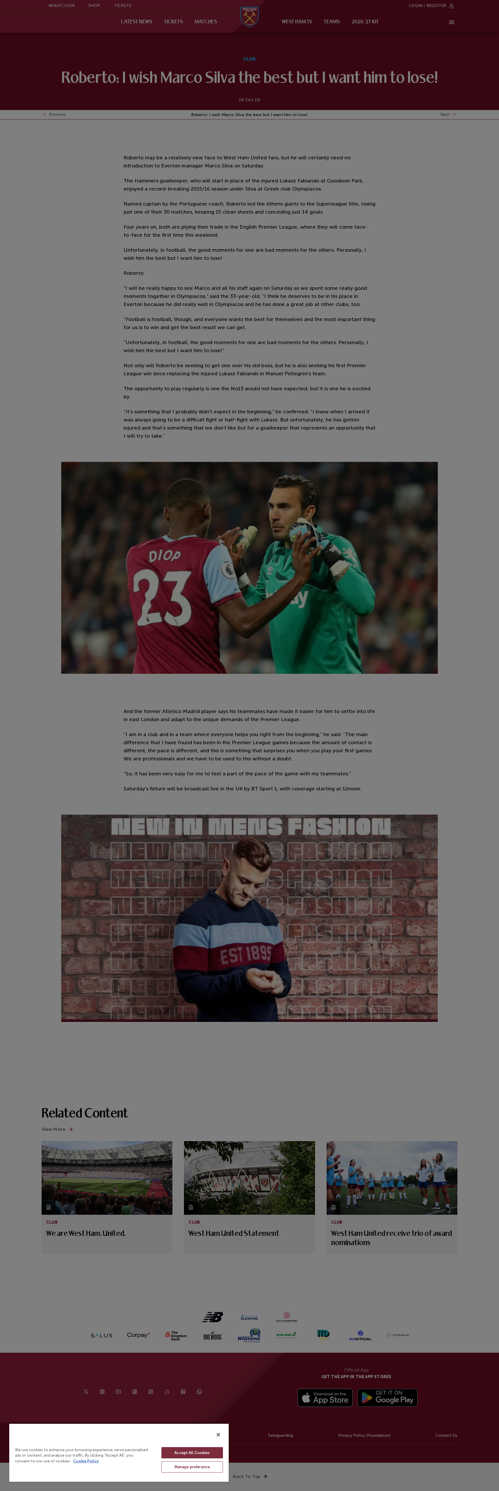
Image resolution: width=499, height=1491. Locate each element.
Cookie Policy (86, 1461)
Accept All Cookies (192, 1453)
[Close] (218, 1434)
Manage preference (192, 1467)
